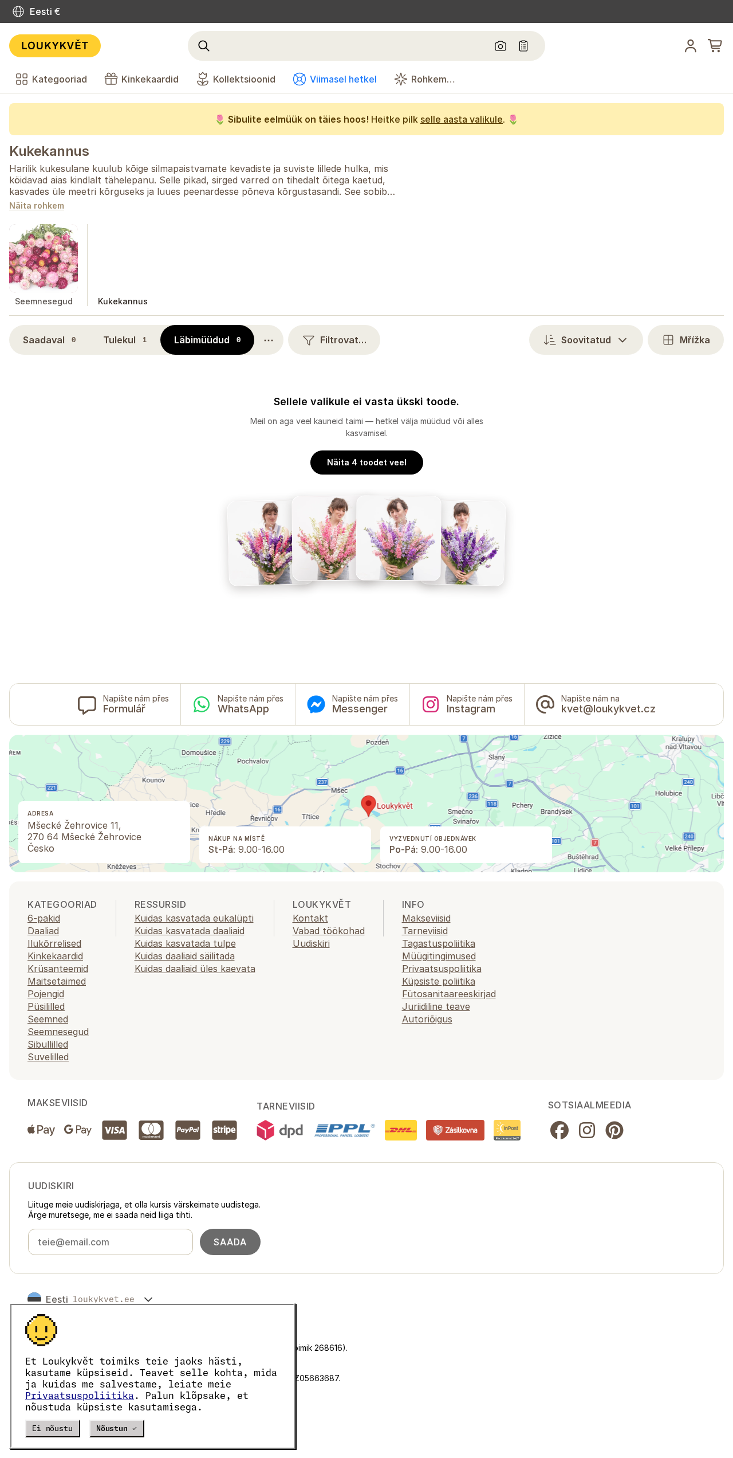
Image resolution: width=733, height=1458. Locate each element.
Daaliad (43, 930)
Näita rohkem (36, 206)
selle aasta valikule (461, 119)
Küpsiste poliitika (438, 981)
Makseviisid (426, 918)
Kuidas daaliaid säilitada (185, 956)
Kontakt (310, 918)
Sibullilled (47, 1044)
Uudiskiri (311, 943)
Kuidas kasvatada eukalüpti (194, 918)
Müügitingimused (439, 956)
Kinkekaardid (55, 956)
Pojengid (45, 994)
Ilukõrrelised (54, 943)
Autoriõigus (427, 1019)
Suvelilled (48, 1057)
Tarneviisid (425, 930)
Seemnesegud (58, 1031)
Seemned (47, 1019)
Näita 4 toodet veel (367, 462)
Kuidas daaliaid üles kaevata (195, 968)
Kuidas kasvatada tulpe (185, 943)
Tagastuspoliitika (438, 943)
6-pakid (43, 918)
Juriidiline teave (436, 1006)
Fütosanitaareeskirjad (449, 994)
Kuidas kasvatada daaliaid (190, 930)
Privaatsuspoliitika (79, 1395)
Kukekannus (49, 151)
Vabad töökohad (329, 930)
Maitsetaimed (56, 981)
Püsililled (46, 1006)
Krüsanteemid (57, 968)
